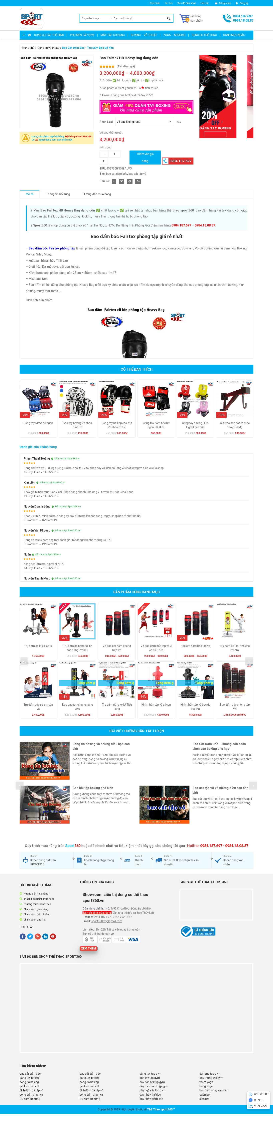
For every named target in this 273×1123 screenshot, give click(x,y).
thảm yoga (206, 1082)
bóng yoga (206, 1086)
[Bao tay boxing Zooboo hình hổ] (77, 398)
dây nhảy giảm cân (151, 1098)
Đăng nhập (224, 3)
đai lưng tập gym (209, 1073)
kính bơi (204, 1098)
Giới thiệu (155, 3)
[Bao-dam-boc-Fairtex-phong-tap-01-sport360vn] (56, 92)
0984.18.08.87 (243, 20)
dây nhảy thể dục (150, 1094)
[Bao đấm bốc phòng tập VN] (234, 680)
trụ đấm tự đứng (30, 1098)
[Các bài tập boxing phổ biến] (45, 805)
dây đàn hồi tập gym (152, 1082)
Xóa (179, 122)
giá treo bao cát (29, 1086)
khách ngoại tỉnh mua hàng (39, 898)
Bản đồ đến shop (186, 3)
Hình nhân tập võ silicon (156, 704)
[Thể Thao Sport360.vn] (32, 18)
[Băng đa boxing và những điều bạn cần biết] (45, 761)
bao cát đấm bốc (116, 173)
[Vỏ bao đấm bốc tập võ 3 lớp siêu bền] (156, 621)
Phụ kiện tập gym (82, 35)
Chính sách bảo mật (35, 919)
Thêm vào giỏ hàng (145, 157)
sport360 (166, 1109)
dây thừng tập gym (211, 1077)
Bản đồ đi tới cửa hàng (97, 912)
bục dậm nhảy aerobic (213, 1090)
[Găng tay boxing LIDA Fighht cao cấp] (195, 398)
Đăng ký (243, 3)
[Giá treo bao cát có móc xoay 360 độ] (234, 398)
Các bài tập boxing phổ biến (93, 788)
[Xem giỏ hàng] (191, 18)
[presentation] (24, 661)
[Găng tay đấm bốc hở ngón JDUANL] (156, 398)
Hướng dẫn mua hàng (97, 194)
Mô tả (29, 194)
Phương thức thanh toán (37, 904)
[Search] (168, 18)
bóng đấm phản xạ (31, 1094)
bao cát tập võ (137, 173)
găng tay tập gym (150, 1073)
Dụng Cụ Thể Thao (204, 35)
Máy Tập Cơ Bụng (113, 35)
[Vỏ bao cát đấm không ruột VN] (116, 621)
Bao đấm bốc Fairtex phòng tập (52, 248)
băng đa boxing (29, 1082)
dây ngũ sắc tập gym (152, 1090)
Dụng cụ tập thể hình (49, 35)
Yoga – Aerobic (174, 35)
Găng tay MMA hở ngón (38, 423)
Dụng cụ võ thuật (48, 47)
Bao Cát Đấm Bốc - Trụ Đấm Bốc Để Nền (88, 47)
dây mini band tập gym (153, 1086)
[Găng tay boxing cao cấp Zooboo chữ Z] (116, 398)
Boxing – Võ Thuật (144, 35)
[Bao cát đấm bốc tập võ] (195, 621)
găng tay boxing (30, 1077)
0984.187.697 (243, 16)
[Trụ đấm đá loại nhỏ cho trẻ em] (234, 621)
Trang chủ (28, 47)
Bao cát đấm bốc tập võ (195, 645)
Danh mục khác (234, 35)
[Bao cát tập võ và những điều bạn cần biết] (164, 805)
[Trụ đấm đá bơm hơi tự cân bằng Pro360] (77, 621)
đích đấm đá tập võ (31, 1090)
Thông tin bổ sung (58, 194)
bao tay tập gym (149, 1077)
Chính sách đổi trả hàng (37, 914)
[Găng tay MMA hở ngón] (38, 398)
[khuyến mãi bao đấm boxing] (226, 96)
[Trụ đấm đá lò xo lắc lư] (38, 621)
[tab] (30, 194)
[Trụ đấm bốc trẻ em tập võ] (38, 680)
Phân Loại (106, 121)
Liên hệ (204, 3)
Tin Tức (169, 3)
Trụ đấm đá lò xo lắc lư (38, 645)
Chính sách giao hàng (36, 909)
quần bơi (204, 1094)
